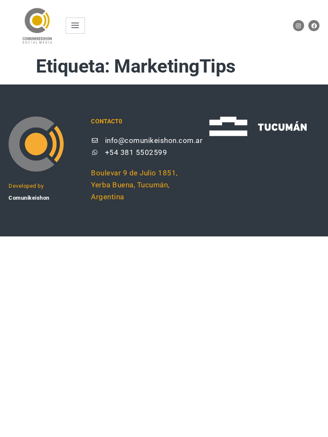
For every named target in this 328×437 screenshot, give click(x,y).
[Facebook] (313, 25)
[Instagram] (298, 25)
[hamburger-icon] (75, 25)
